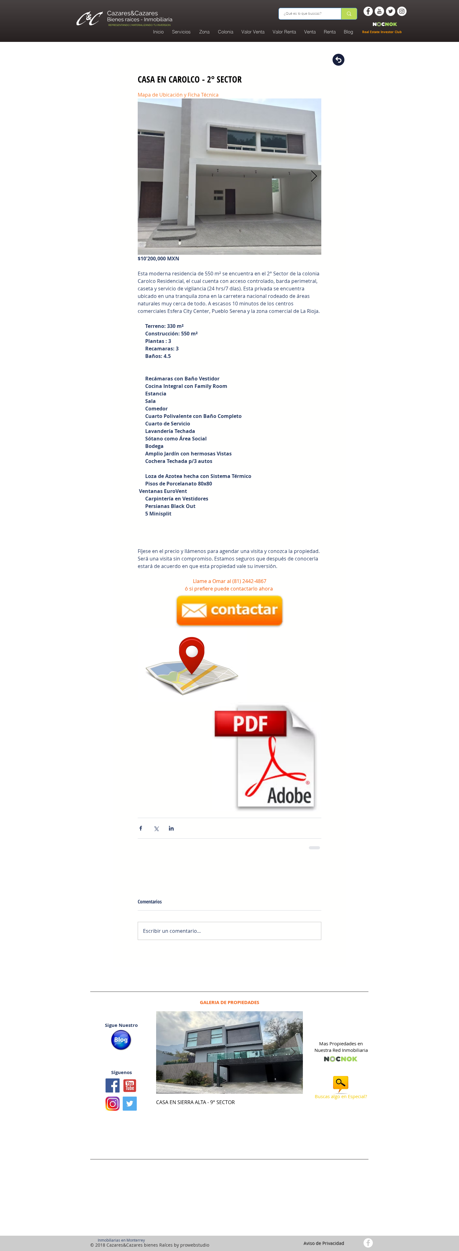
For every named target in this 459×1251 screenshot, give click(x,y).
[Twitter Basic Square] (130, 1113)
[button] (225, 32)
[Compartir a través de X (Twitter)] (156, 833)
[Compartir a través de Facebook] (141, 833)
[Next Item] (293, 1061)
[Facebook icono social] (113, 1095)
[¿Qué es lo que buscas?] (349, 13)
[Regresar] (338, 60)
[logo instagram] (113, 1113)
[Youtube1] (130, 1095)
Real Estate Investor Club (382, 32)
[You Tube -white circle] (379, 11)
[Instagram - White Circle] (402, 11)
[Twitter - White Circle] (390, 11)
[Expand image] (229, 176)
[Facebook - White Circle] (368, 11)
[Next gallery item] (314, 177)
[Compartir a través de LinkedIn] (171, 833)
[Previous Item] (166, 1061)
